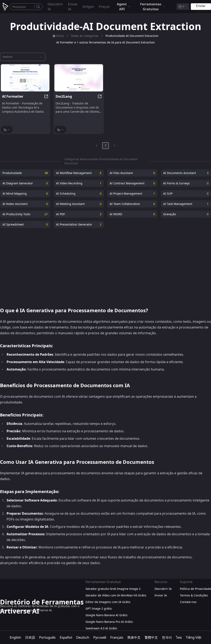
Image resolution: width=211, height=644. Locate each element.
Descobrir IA (55, 6)
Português (47, 637)
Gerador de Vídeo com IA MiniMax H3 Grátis (116, 595)
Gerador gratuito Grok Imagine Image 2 (113, 589)
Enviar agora (201, 7)
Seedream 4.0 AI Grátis (101, 628)
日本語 (30, 637)
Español (66, 637)
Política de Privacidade (195, 589)
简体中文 (134, 637)
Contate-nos (188, 602)
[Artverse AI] (5, 6)
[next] (114, 145)
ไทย (179, 637)
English (15, 637)
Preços (104, 6)
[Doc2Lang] (78, 77)
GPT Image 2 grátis (99, 608)
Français (116, 637)
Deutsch (82, 637)
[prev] (96, 145)
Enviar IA (73, 6)
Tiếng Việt (193, 637)
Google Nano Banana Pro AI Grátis (109, 622)
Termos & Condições (194, 595)
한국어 (167, 637)
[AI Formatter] (25, 77)
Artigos (88, 6)
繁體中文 (151, 637)
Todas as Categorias (84, 36)
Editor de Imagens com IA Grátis (108, 602)
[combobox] (183, 6)
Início (60, 36)
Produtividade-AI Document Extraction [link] (132, 36)
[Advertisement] (105, 265)
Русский (99, 637)
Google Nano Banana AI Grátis (107, 615)
